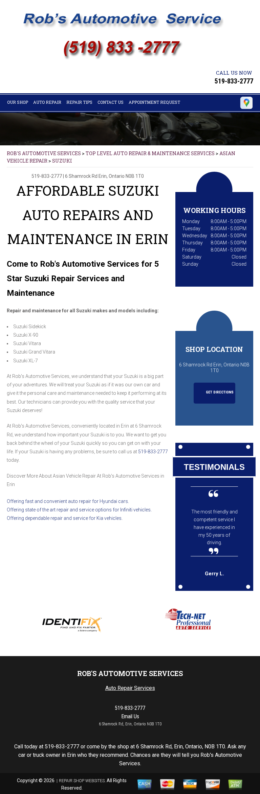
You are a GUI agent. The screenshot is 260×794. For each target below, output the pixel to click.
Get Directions (219, 392)
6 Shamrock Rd (81, 176)
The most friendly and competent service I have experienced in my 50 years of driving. (214, 527)
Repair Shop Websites (82, 780)
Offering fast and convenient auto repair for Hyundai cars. (68, 501)
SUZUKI (62, 161)
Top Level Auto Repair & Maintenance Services (150, 153)
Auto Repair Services (130, 688)
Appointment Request (154, 102)
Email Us (130, 716)
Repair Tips (79, 102)
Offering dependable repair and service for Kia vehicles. (65, 518)
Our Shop (17, 102)
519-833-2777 (234, 81)
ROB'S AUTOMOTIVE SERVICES (44, 153)
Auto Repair (47, 102)
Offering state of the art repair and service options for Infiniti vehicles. (79, 509)
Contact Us (111, 102)
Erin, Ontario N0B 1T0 (121, 176)
